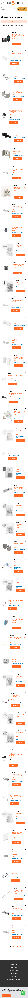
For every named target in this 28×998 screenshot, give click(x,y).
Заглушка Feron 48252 (19, 677)
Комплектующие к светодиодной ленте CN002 (16, 450)
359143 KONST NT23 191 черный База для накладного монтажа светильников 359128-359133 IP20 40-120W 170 (16, 111)
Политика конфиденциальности (14, 979)
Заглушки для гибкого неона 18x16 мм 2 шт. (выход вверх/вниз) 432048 (17, 301)
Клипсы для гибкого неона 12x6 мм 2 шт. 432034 (18, 265)
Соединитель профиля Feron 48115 (19, 188)
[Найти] (14, 9)
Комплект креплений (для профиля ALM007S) (18, 151)
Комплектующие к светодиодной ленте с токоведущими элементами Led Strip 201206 (17, 795)
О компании (14, 964)
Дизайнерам (14, 973)
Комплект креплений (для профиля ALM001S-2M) (18, 92)
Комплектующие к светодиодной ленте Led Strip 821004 (17, 909)
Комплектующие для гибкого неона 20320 (18, 132)
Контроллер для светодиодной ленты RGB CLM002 (18, 35)
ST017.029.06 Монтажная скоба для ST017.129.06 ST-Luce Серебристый (18, 872)
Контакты (14, 976)
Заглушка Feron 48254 (19, 525)
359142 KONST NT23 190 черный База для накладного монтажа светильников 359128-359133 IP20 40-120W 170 (16, 753)
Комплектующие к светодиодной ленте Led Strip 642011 (17, 853)
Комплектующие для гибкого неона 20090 (18, 320)
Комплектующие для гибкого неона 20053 (18, 358)
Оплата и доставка (14, 970)
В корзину (16, 44)
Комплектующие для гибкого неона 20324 (18, 73)
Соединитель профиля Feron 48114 (19, 412)
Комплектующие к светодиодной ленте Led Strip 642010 (17, 169)
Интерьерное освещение (10, 11)
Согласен (6, 995)
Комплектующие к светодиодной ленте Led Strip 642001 (17, 339)
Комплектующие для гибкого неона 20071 (18, 488)
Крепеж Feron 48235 (20, 282)
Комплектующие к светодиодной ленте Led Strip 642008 (17, 929)
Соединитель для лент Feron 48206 (19, 562)
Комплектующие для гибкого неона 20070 (18, 544)
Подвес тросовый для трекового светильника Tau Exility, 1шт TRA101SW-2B (17, 639)
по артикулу (21, 25)
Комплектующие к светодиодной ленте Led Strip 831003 (17, 227)
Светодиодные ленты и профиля (7, 13)
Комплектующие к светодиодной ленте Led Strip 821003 (17, 776)
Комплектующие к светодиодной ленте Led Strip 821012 (17, 619)
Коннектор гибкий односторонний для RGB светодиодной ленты (16, 696)
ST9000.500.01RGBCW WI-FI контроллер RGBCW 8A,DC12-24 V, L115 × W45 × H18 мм (17, 55)
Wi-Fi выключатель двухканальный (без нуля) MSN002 (18, 658)
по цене (3, 26)
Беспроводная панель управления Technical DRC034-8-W (17, 833)
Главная (2, 11)
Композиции (14, 967)
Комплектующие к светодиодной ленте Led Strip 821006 (17, 208)
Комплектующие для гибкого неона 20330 (18, 891)
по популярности (12, 25)
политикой (12, 991)
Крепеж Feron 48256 (20, 714)
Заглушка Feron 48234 (19, 814)
